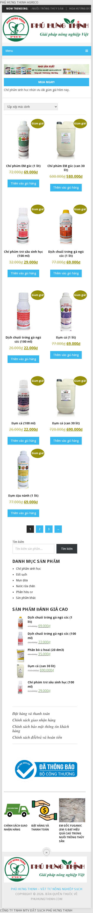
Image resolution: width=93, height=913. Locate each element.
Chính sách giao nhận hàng (34, 719)
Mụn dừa (22, 580)
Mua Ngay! (46, 82)
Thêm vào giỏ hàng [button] (23, 183)
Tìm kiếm (18, 542)
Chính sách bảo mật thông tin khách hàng (40, 728)
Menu (9, 50)
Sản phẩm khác (26, 598)
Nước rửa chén (25, 586)
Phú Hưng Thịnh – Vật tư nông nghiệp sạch (46, 889)
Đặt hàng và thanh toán (31, 713)
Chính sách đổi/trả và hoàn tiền (37, 737)
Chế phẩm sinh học (28, 568)
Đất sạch (21, 574)
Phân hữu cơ (24, 592)
